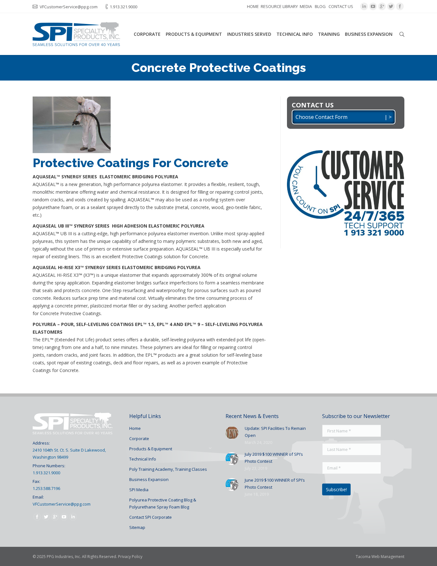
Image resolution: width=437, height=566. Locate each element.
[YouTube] (373, 6)
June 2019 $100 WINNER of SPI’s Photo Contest (275, 483)
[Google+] (382, 6)
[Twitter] (391, 6)
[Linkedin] (364, 6)
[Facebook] (400, 6)
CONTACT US (341, 6)
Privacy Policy (130, 556)
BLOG (320, 6)
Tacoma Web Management (380, 556)
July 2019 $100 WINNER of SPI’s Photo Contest (274, 457)
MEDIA (306, 6)
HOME (253, 6)
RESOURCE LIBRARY (279, 6)
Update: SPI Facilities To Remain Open (275, 431)
